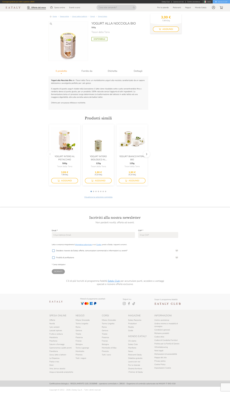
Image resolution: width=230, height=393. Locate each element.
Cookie (98, 244)
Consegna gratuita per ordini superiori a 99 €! (18, 2)
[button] (213, 7)
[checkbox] (53, 250)
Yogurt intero (102, 16)
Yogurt (92, 16)
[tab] (61, 71)
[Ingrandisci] (50, 23)
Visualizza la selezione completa (98, 197)
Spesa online (64, 16)
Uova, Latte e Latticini (79, 16)
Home (55, 16)
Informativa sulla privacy (83, 244)
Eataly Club (114, 281)
